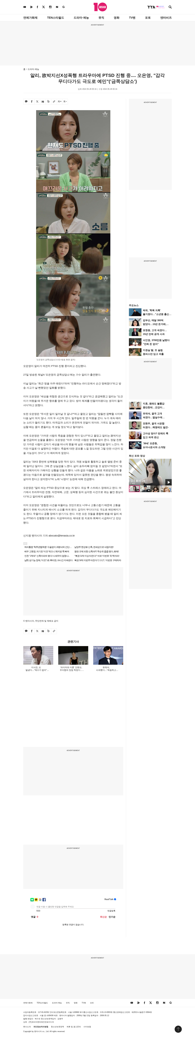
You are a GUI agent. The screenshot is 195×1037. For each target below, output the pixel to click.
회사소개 (27, 1027)
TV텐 (132, 17)
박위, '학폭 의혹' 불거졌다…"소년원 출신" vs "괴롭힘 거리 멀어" (156, 314)
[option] (150, 472)
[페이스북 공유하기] (32, 101)
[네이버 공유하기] (43, 101)
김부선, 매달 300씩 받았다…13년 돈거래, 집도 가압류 (154, 324)
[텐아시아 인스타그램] (50, 7)
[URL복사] (54, 101)
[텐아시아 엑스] (43, 7)
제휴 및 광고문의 (74, 1027)
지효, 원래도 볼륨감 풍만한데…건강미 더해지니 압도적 (153, 407)
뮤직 (101, 17)
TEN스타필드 (55, 17)
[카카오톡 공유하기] (26, 101)
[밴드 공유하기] (48, 101)
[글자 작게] (65, 101)
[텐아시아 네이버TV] (31, 7)
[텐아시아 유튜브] (24, 7)
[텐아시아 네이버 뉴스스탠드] (57, 7)
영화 (116, 17)
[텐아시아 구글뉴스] (63, 7)
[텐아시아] (100, 7)
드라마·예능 (81, 17)
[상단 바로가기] (178, 1029)
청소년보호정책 (57, 1027)
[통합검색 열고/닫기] (170, 7)
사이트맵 (87, 1027)
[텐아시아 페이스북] (37, 7)
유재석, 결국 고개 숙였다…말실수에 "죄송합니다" (152, 417)
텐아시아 (38, 1031)
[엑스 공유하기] (37, 101)
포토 (148, 17)
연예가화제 (30, 17)
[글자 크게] (59, 101)
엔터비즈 (166, 17)
